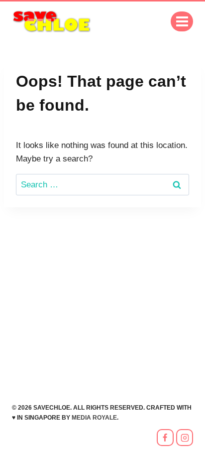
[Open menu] (182, 21)
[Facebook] (165, 437)
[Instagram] (184, 437)
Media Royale (94, 417)
